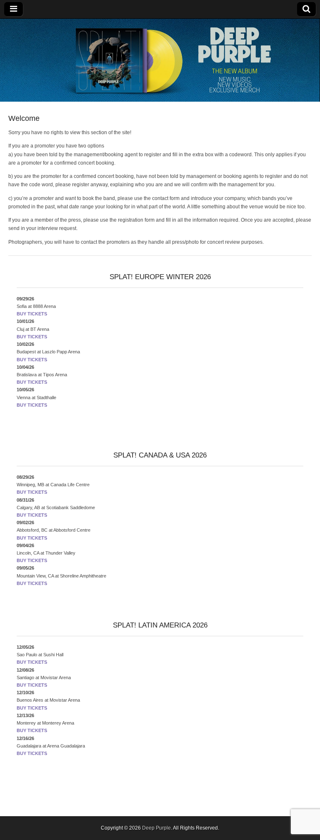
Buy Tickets (32, 313)
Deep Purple (156, 828)
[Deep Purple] (160, 60)
